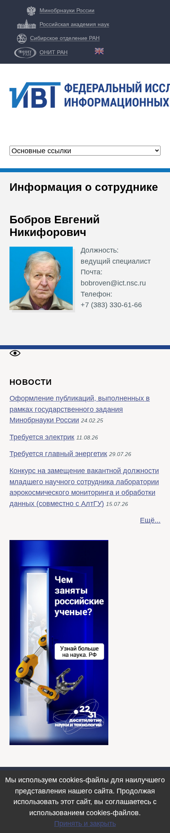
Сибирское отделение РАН (65, 38)
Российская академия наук (74, 24)
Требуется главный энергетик (58, 453)
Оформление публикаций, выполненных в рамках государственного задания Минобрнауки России (79, 409)
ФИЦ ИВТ (79, 120)
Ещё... (150, 520)
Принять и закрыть (85, 823)
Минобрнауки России (67, 10)
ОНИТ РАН (54, 52)
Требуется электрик (41, 437)
